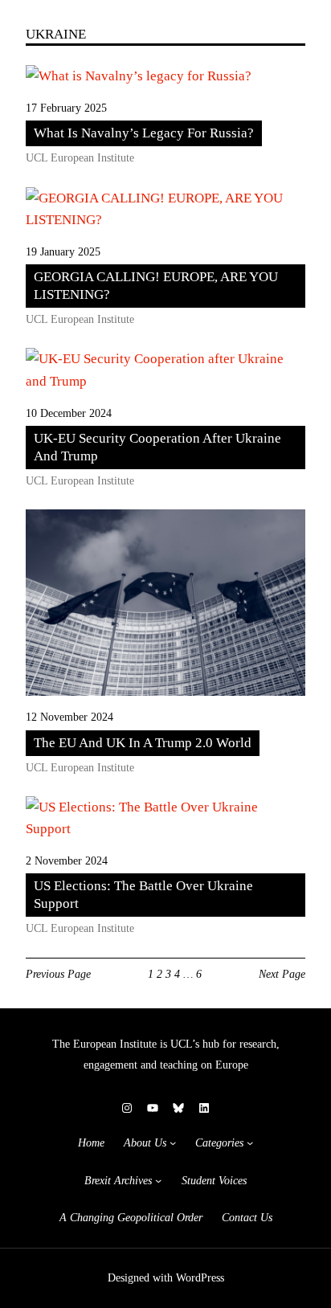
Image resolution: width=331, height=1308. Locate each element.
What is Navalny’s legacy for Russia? (144, 133)
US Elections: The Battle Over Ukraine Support (143, 894)
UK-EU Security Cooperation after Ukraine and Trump (157, 447)
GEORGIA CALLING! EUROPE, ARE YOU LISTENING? (156, 285)
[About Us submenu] (173, 1142)
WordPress (200, 1278)
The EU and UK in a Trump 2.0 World (142, 742)
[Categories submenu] (250, 1142)
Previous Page (58, 973)
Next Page (282, 973)
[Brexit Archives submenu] (158, 1180)
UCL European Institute (80, 158)
